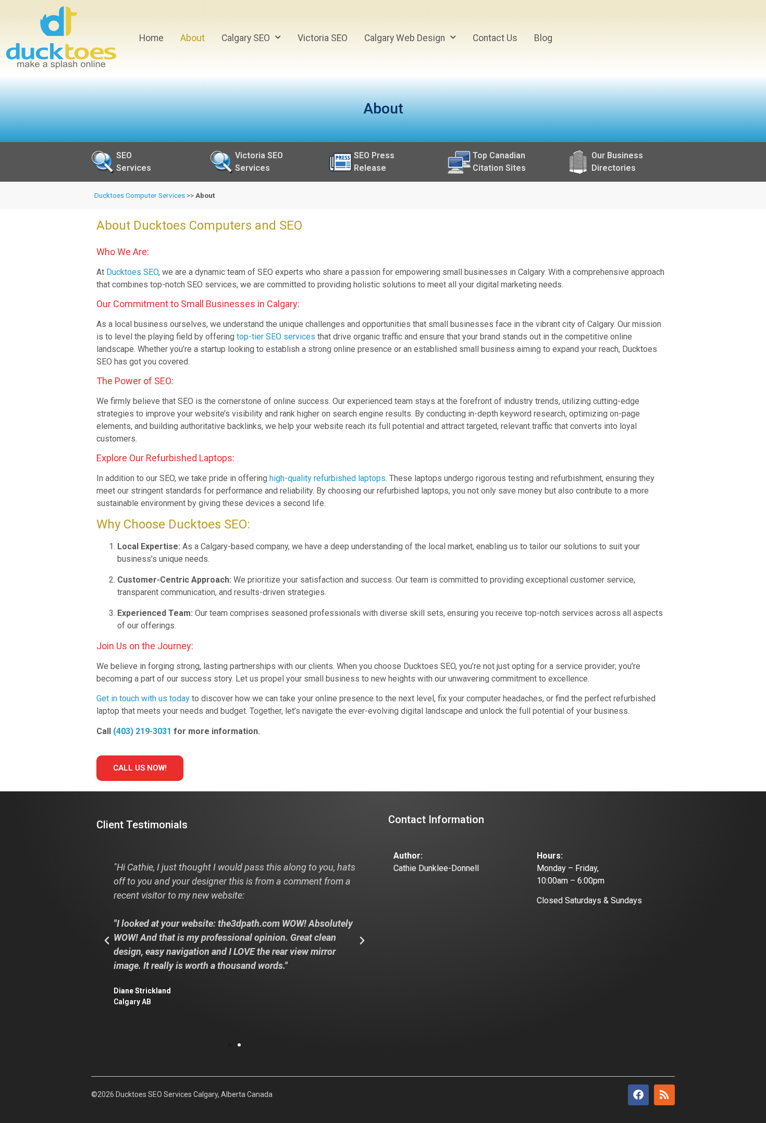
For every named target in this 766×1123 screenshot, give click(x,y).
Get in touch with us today (143, 698)
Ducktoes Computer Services (139, 195)
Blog (543, 38)
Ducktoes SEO (132, 272)
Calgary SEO (245, 38)
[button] (107, 941)
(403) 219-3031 (142, 731)
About (192, 38)
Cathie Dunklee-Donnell (436, 868)
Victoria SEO (323, 38)
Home (151, 38)
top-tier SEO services (276, 337)
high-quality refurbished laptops (327, 478)
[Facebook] (638, 1094)
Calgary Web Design (404, 38)
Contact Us (495, 38)
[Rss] (664, 1094)
